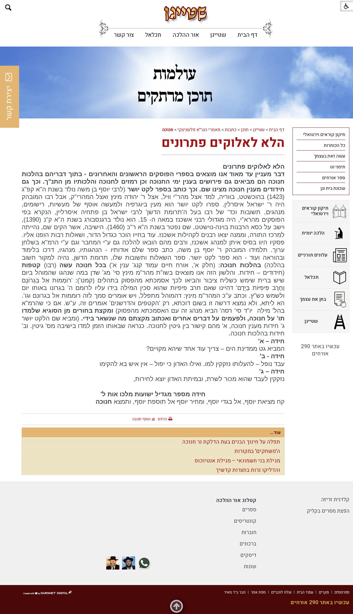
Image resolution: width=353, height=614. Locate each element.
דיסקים (248, 555)
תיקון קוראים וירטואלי (324, 134)
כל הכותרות (334, 145)
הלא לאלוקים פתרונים (223, 142)
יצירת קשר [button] (9, 103)
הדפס (162, 419)
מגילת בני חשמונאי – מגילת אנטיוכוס (237, 461)
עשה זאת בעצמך (329, 156)
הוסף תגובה (141, 419)
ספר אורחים (333, 177)
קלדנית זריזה (335, 499)
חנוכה (167, 129)
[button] (8, 7)
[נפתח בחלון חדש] (144, 563)
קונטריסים (245, 521)
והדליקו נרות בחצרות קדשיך (248, 470)
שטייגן (218, 35)
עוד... (275, 432)
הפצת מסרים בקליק (328, 511)
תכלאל (153, 35)
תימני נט (337, 166)
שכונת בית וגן (332, 188)
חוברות (248, 532)
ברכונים (248, 544)
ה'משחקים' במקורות (257, 451)
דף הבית (247, 35)
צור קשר (124, 35)
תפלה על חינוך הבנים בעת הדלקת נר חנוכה (231, 442)
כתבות (230, 129)
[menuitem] (247, 34)
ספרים (249, 509)
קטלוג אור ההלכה (236, 500)
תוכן (245, 129)
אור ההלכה (186, 35)
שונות (250, 566)
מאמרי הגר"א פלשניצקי (199, 129)
